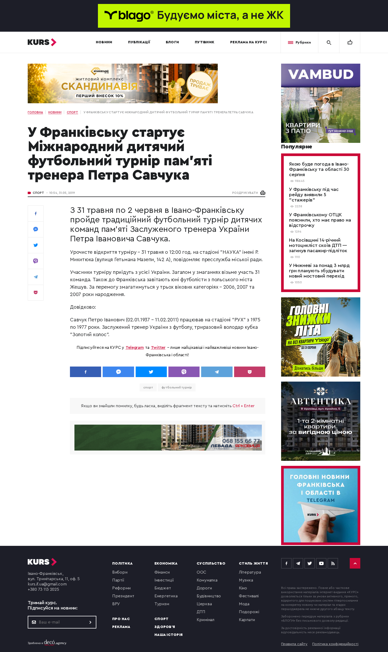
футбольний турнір (177, 387)
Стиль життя (253, 563)
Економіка (165, 563)
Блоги (172, 42)
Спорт (38, 192)
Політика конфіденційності (335, 644)
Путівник (204, 42)
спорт (148, 387)
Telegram (135, 347)
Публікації (139, 42)
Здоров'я (164, 627)
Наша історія (168, 635)
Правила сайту (294, 644)
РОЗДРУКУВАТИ (245, 192)
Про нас (121, 619)
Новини (104, 42)
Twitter (158, 347)
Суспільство (211, 563)
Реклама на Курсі (248, 42)
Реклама (121, 627)
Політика (122, 563)
